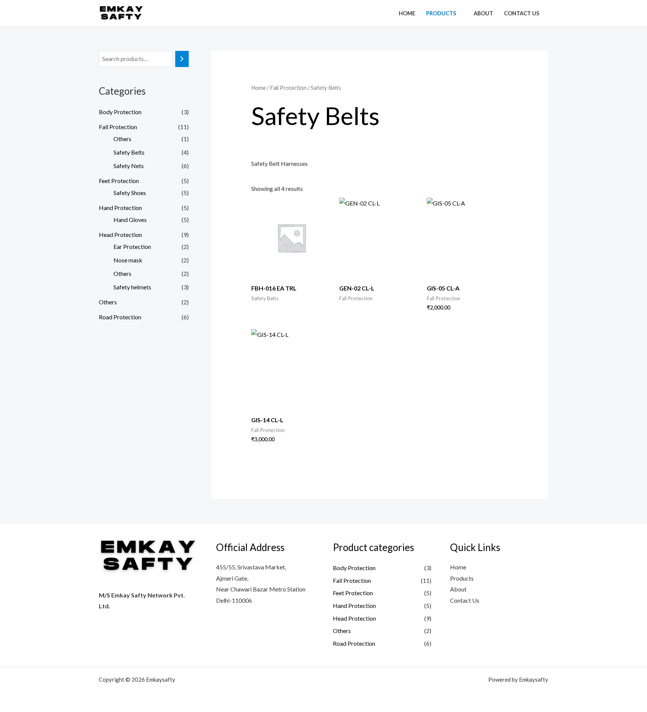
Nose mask (127, 260)
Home (407, 13)
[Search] (182, 59)
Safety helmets (132, 286)
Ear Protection (132, 246)
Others (122, 138)
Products (441, 13)
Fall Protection (118, 126)
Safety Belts (129, 152)
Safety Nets (128, 165)
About (483, 13)
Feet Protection (119, 180)
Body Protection (120, 111)
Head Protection (120, 234)
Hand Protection (120, 207)
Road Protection (120, 316)
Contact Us (521, 13)
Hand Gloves (130, 219)
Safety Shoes (129, 192)
